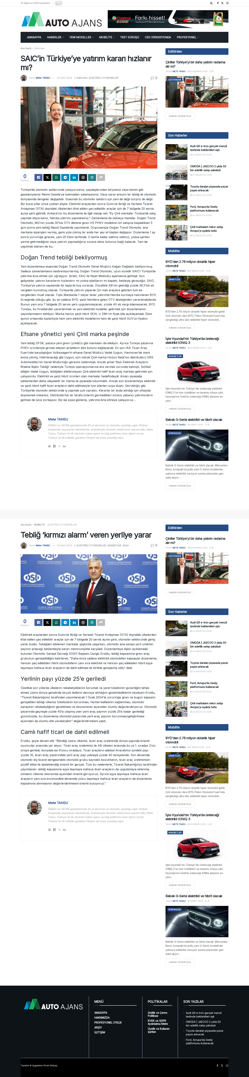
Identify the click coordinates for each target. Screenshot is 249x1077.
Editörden (39, 48)
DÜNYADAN (175, 433)
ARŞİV (98, 1027)
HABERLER (54, 37)
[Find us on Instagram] (227, 3)
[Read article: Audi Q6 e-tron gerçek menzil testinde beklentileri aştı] (176, 152)
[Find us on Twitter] (222, 3)
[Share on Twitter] (47, 177)
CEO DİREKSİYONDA (158, 37)
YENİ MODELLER (80, 37)
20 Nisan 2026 (197, 348)
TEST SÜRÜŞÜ (129, 37)
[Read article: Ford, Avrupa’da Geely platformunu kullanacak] (176, 212)
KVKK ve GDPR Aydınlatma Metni (158, 1022)
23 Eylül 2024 (64, 77)
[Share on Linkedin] (74, 177)
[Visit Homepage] (62, 19)
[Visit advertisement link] (168, 19)
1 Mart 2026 (196, 424)
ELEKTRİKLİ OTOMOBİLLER (103, 77)
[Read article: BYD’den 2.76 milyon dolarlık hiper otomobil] (197, 291)
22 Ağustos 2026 (202, 215)
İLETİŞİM (99, 1032)
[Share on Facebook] (38, 177)
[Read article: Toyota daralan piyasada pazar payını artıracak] (176, 192)
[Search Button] (211, 3)
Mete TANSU (43, 77)
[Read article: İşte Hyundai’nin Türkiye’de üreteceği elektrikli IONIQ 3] (197, 368)
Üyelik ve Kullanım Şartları (159, 1030)
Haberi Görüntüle (182, 116)
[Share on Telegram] (65, 177)
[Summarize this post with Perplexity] (92, 177)
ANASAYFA (34, 37)
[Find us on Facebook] (218, 3)
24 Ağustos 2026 (202, 175)
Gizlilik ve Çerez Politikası (157, 1014)
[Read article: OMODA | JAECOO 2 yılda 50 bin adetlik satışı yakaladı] (176, 172)
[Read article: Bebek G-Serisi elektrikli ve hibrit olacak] (197, 445)
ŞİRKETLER (174, 279)
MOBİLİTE (105, 37)
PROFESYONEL (186, 37)
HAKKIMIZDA (102, 1017)
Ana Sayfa (26, 48)
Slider (126, 545)
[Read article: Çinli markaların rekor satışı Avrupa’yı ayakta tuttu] (176, 233)
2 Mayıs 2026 (196, 271)
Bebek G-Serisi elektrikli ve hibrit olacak (194, 420)
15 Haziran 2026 (198, 71)
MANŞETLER (175, 356)
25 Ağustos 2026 (202, 154)
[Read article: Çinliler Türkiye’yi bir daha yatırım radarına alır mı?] (197, 92)
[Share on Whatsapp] (56, 177)
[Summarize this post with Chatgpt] (83, 177)
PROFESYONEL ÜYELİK (108, 1022)
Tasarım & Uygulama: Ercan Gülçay (39, 1065)
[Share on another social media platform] (101, 177)
